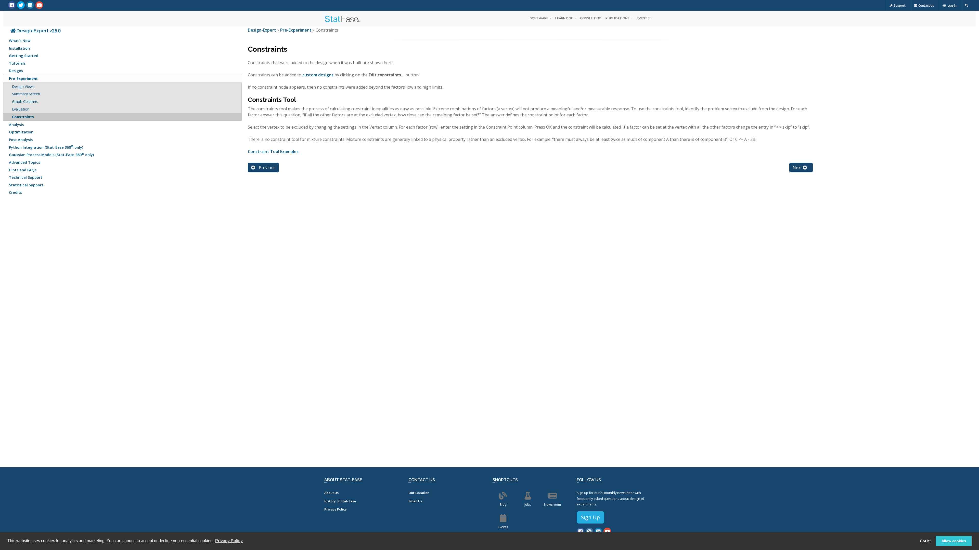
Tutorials (17, 63)
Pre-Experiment (23, 78)
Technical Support (25, 177)
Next (798, 167)
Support (900, 5)
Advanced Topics (24, 162)
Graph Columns (25, 101)
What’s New (20, 40)
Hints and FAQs (22, 170)
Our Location (418, 492)
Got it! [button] (925, 541)
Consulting (590, 18)
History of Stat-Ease (340, 501)
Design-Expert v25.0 (38, 30)
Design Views (23, 86)
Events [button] (643, 18)
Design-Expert (262, 30)
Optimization (21, 132)
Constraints (23, 116)
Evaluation (20, 109)
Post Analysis (21, 139)
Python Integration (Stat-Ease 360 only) (46, 146)
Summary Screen (26, 93)
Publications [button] (618, 18)
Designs (16, 70)
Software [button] (539, 18)
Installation (19, 48)
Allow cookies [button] (954, 541)
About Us (331, 492)
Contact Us (926, 5)
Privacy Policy (335, 509)
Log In (952, 5)
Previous (267, 167)
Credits (15, 192)
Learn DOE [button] (564, 18)
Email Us (415, 501)
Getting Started (23, 55)
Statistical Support (26, 185)
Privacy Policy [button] (229, 541)
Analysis (16, 124)
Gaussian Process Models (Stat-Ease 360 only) (51, 154)
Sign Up (590, 517)
